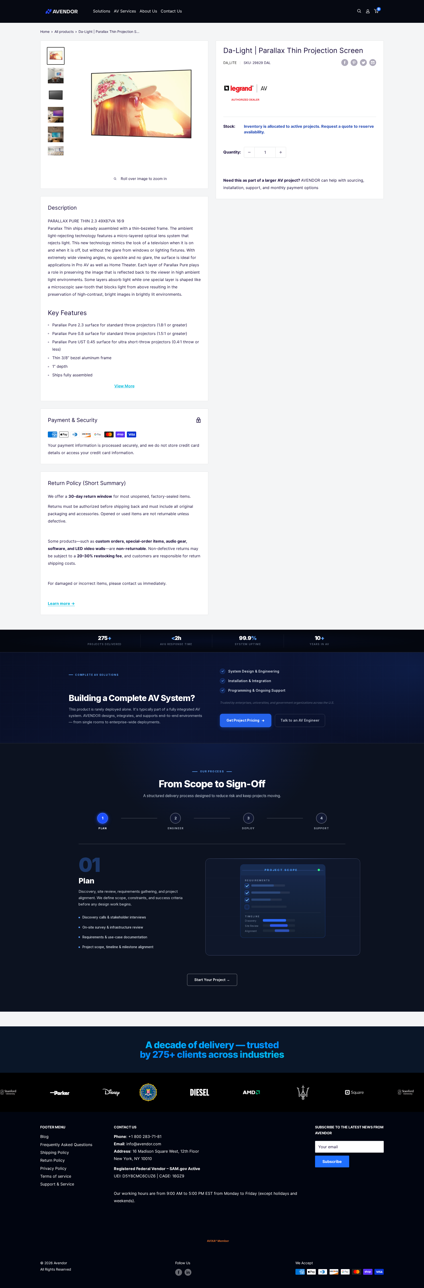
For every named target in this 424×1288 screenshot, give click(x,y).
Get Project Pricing (242, 720)
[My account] (368, 11)
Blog (44, 1136)
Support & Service (57, 1184)
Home (45, 31)
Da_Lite (230, 63)
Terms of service (55, 1176)
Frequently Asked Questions (66, 1144)
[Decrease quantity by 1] (249, 152)
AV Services (125, 11)
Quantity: (232, 152)
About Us (148, 11)
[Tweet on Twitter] (363, 62)
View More (124, 385)
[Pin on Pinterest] (354, 62)
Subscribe (332, 1161)
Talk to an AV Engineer (299, 720)
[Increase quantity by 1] (281, 152)
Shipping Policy (54, 1152)
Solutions (101, 11)
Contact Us (171, 11)
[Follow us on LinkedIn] (188, 1272)
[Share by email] (372, 62)
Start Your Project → (212, 980)
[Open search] (359, 11)
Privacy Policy (53, 1168)
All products (64, 31)
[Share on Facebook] (344, 62)
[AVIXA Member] (218, 1240)
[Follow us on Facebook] (178, 1272)
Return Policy (52, 1160)
